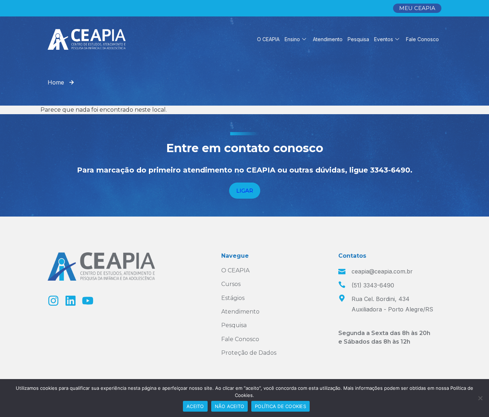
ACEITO (195, 406)
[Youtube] (87, 300)
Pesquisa (358, 39)
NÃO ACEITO (230, 406)
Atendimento (328, 39)
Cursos (231, 284)
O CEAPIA (268, 39)
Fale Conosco (422, 39)
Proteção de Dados (248, 352)
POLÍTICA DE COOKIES (280, 406)
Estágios (233, 298)
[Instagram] (53, 300)
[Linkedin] (70, 300)
